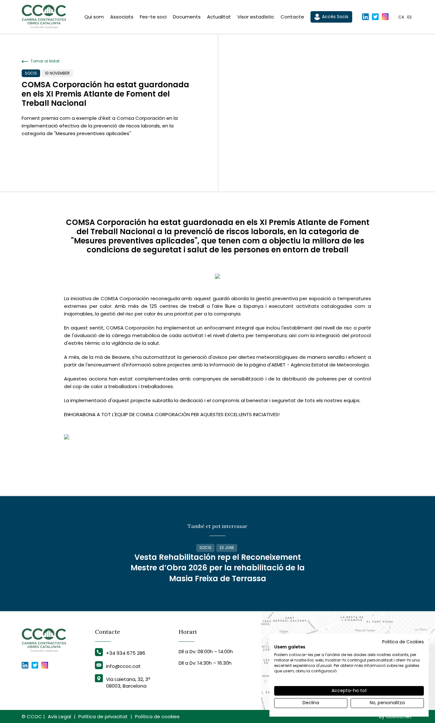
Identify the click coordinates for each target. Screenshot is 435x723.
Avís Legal (59, 716)
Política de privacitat (103, 716)
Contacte (292, 16)
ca (401, 17)
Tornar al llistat (45, 61)
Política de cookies (157, 716)
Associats (121, 16)
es (409, 17)
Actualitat (219, 16)
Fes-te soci (153, 16)
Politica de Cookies (403, 642)
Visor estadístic (255, 16)
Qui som (94, 16)
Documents (187, 16)
